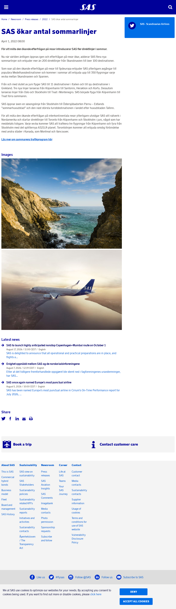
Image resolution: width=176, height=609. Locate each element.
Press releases (31, 19)
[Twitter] (3, 419)
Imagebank (47, 503)
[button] (6, 7)
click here (95, 594)
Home (4, 19)
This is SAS (7, 471)
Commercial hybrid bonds (7, 480)
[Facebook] (10, 419)
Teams (62, 481)
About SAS (8, 465)
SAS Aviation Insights (45, 484)
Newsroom (16, 19)
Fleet (4, 499)
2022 (45, 19)
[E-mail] (24, 419)
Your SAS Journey (63, 490)
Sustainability (28, 465)
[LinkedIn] (17, 419)
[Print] (31, 419)
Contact (76, 465)
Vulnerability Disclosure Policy (79, 538)
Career (63, 465)
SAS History (8, 514)
